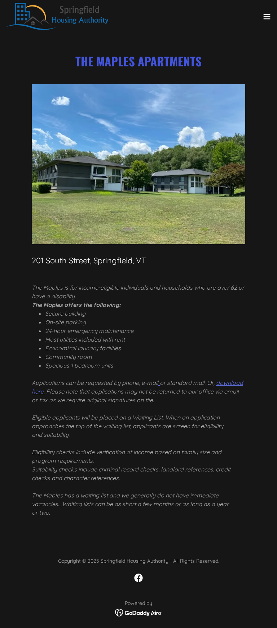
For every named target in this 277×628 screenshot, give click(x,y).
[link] (57, 16)
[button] (267, 16)
